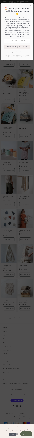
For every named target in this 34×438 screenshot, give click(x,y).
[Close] (32, 425)
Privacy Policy (23, 431)
